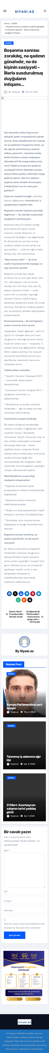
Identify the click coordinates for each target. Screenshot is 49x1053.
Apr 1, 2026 (29, 816)
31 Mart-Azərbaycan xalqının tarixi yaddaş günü (21, 808)
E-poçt (8, 901)
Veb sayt (8, 910)
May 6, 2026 (30, 712)
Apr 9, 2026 (29, 764)
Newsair (23, 1049)
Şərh (7, 850)
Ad (6, 891)
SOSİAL (8, 43)
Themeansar (37, 1049)
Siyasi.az (16, 92)
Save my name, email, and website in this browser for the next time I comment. (24, 925)
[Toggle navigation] (5, 11)
